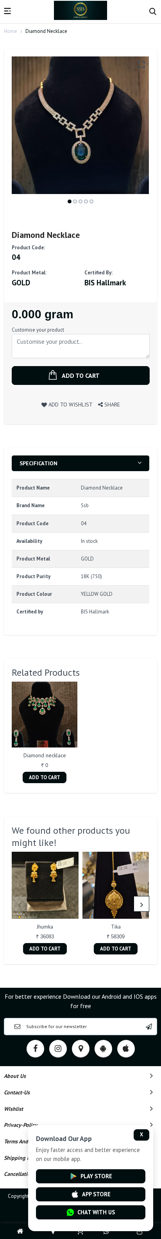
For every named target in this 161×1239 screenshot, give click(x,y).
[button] (70, 201)
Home (10, 31)
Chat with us (96, 1212)
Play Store (96, 1176)
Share (111, 404)
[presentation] (19, 904)
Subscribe (148, 1026)
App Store (96, 1194)
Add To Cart (44, 777)
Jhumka (45, 926)
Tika (116, 926)
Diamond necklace (44, 755)
